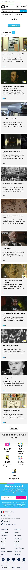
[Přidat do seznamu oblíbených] (24, 39)
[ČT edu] (5, 7)
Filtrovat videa (15, 25)
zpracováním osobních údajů (17, 506)
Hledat (23, 11)
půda (10, 14)
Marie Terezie (15, 14)
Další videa (14, 428)
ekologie (21, 14)
